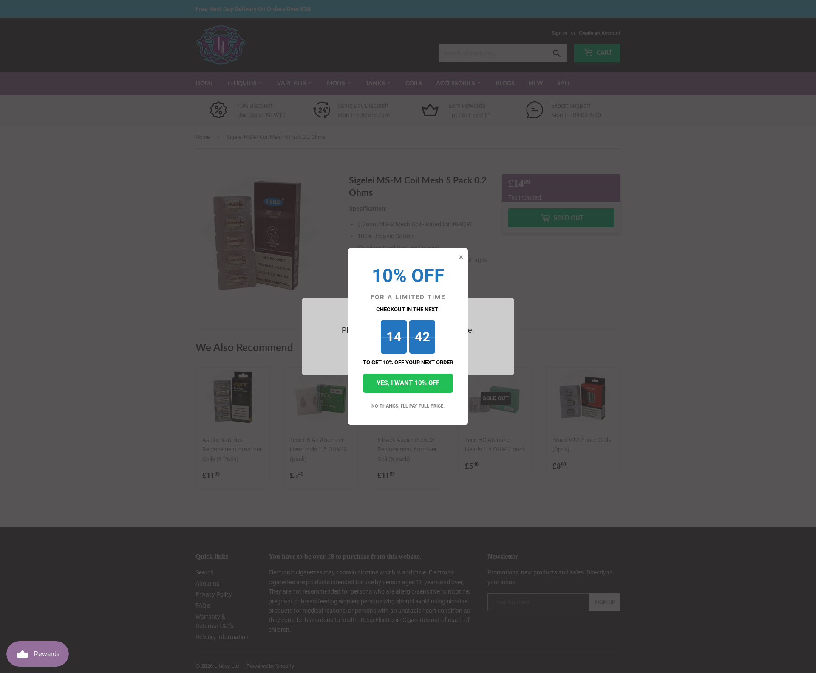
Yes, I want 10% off (408, 383)
